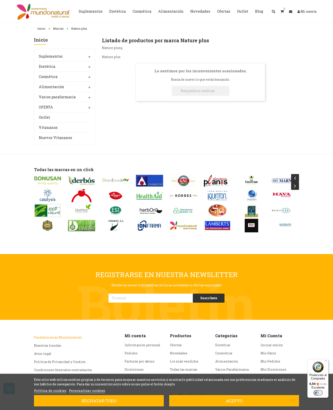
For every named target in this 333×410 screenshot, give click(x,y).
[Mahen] (251, 195)
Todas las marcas (183, 369)
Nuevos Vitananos (55, 137)
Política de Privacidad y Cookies (60, 362)
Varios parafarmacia (57, 96)
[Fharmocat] (149, 180)
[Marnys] (285, 180)
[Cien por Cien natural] (47, 210)
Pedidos (131, 353)
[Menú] (325, 362)
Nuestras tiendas (47, 345)
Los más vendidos (184, 361)
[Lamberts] (217, 225)
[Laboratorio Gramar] (183, 210)
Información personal (142, 345)
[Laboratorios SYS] (217, 210)
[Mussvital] (285, 225)
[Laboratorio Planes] (217, 180)
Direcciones (134, 369)
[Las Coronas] (251, 180)
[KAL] (183, 180)
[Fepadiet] (115, 225)
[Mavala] (285, 195)
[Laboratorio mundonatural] (183, 225)
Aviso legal (42, 353)
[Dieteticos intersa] (81, 195)
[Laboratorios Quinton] (217, 195)
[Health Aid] (149, 195)
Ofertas (176, 345)
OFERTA (46, 107)
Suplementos (51, 56)
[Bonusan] (47, 180)
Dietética (47, 66)
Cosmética (48, 76)
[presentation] (295, 178)
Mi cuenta (135, 335)
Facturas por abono (139, 361)
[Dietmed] (81, 210)
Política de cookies (50, 390)
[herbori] (149, 210)
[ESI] (115, 210)
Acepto (234, 400)
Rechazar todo (99, 400)
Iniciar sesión (272, 345)
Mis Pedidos (270, 361)
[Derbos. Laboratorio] (81, 180)
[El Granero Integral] (115, 195)
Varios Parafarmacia (232, 369)
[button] (282, 11)
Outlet (44, 117)
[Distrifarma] (115, 180)
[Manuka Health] (251, 210)
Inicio (41, 40)
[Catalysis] (47, 195)
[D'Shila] (47, 225)
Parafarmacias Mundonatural (58, 337)
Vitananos (48, 127)
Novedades (178, 353)
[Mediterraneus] (285, 210)
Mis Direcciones (273, 369)
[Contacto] (290, 11)
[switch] (318, 393)
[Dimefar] (81, 225)
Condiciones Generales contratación (63, 370)
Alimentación (51, 86)
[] (227, 94)
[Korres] (183, 195)
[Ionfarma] (149, 225)
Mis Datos (268, 353)
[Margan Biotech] (251, 225)
